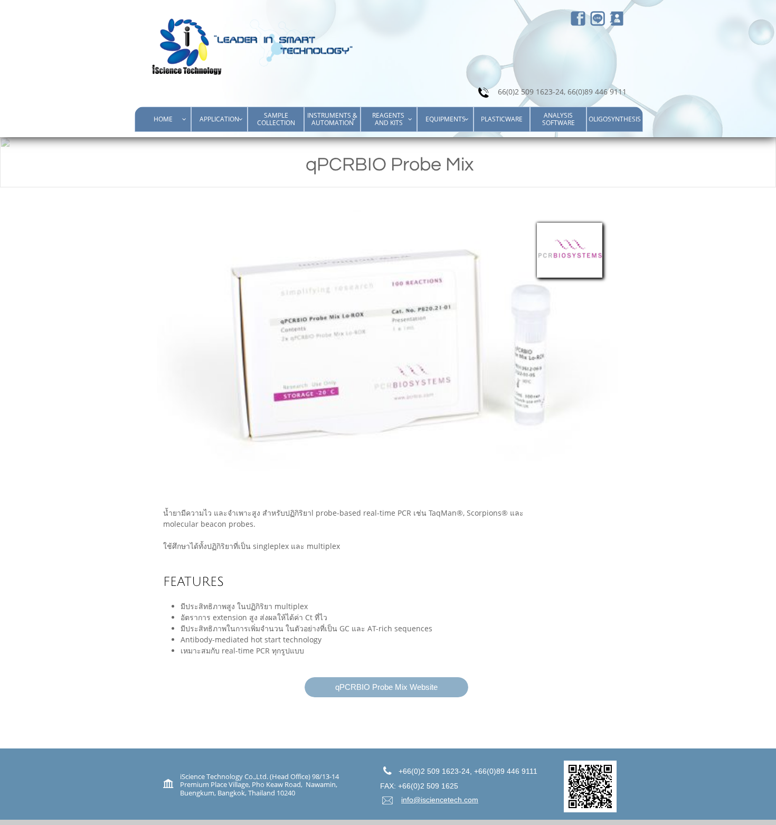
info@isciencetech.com (439, 799)
